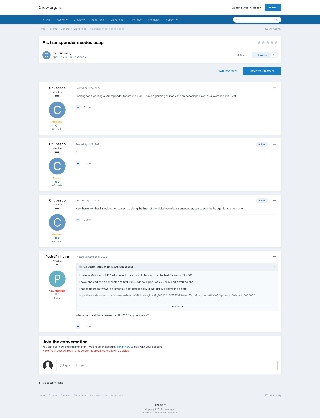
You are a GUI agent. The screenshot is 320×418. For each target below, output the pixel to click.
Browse (79, 19)
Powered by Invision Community (160, 412)
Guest (123, 266)
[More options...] (274, 88)
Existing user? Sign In (246, 7)
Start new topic (227, 70)
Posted (88, 87)
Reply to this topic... (74, 365)
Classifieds (117, 19)
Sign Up (273, 7)
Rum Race (136, 19)
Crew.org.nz (50, 7)
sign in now (123, 346)
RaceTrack (97, 19)
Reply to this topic (262, 70)
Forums (46, 19)
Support (171, 19)
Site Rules (154, 19)
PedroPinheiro (57, 256)
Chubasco (63, 53)
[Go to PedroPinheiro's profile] (57, 279)
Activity (61, 19)
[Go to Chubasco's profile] (46, 55)
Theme (159, 404)
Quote (87, 107)
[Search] (277, 20)
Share (243, 54)
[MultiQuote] (78, 107)
